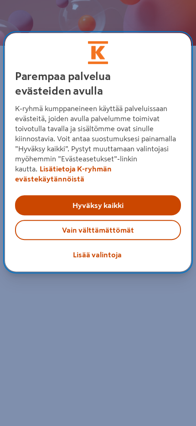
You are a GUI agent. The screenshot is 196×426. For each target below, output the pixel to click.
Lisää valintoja (97, 254)
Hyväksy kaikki (98, 205)
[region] (98, 152)
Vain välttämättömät (98, 230)
